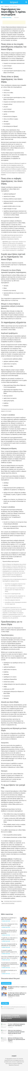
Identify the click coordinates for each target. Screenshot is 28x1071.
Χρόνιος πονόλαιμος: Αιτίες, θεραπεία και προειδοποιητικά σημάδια (16, 1039)
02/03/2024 (13, 967)
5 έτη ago (10, 997)
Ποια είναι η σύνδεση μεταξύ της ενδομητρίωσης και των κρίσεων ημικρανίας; (9, 931)
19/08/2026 (5, 1020)
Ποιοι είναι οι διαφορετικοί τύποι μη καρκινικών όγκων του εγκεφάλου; (10, 957)
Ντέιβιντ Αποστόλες (6, 17)
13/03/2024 (13, 941)
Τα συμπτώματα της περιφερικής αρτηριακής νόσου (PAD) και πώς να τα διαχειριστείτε (10, 964)
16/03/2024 (13, 927)
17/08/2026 (11, 1042)
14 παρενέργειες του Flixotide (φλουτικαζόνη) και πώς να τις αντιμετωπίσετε (11, 1017)
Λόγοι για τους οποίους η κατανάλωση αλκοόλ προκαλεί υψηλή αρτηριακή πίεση (16, 1032)
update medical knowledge (8, 903)
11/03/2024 (13, 959)
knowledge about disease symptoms (12, 901)
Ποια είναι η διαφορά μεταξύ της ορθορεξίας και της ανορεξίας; (9, 944)
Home (2, 6)
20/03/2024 (13, 921)
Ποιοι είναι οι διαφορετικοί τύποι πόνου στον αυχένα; (9, 924)
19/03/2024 (16, 17)
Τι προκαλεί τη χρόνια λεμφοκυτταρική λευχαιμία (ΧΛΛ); (9, 951)
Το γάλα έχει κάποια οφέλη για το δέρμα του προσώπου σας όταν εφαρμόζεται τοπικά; (17, 994)
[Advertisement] (14, 22)
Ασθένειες (7, 6)
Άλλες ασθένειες (13, 6)
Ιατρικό (14, 2)
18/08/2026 (11, 1027)
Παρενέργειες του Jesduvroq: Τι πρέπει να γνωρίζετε (8, 918)
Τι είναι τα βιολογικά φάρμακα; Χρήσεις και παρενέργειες (16, 1024)
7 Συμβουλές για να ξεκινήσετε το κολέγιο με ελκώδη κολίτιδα (9, 938)
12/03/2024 (13, 947)
